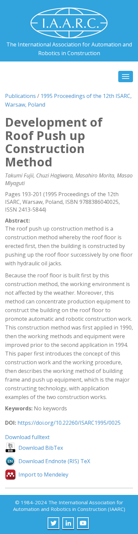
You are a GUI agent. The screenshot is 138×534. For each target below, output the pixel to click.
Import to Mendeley (43, 474)
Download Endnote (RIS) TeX (54, 461)
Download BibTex (40, 447)
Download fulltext (27, 437)
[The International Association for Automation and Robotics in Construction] (69, 20)
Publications (20, 96)
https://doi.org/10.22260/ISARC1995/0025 (69, 422)
